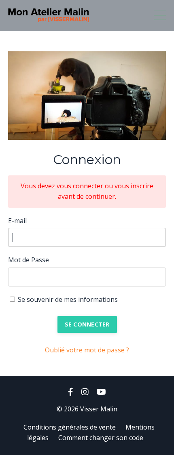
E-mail (17, 220)
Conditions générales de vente (69, 427)
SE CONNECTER (87, 324)
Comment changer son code (100, 437)
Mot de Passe (28, 259)
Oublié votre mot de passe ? (87, 349)
